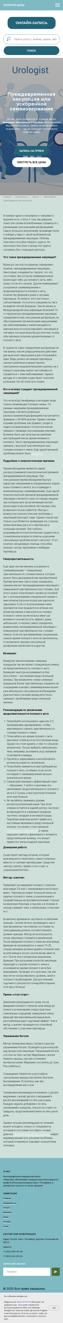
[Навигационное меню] (57, 5)
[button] (31, 743)
